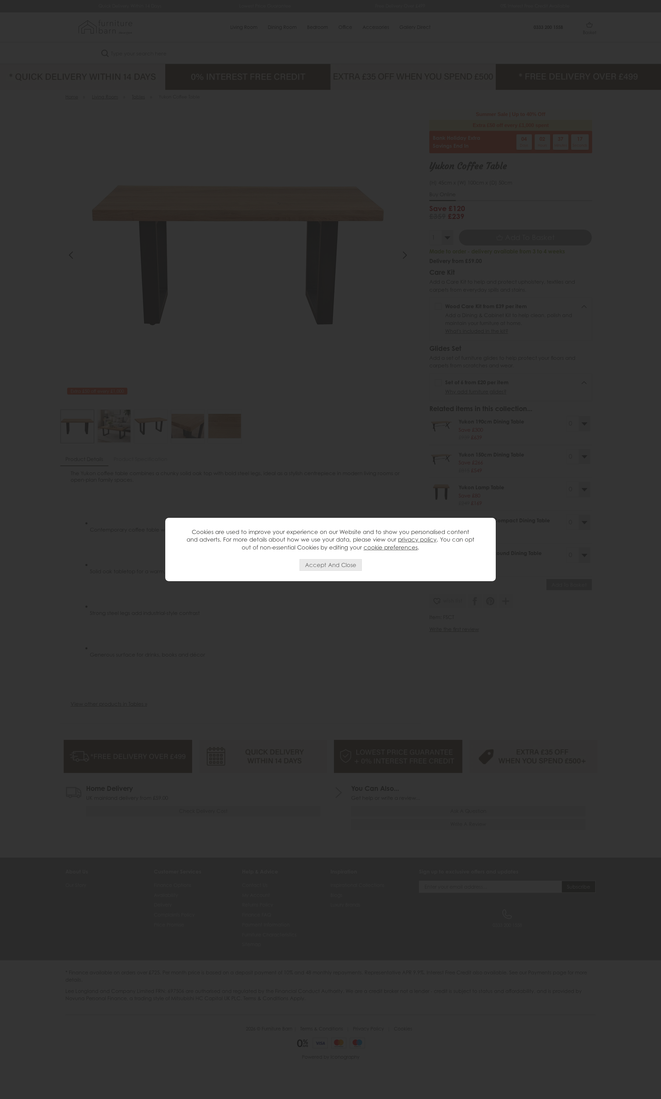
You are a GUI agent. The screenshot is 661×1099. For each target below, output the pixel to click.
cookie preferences (391, 547)
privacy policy (417, 539)
